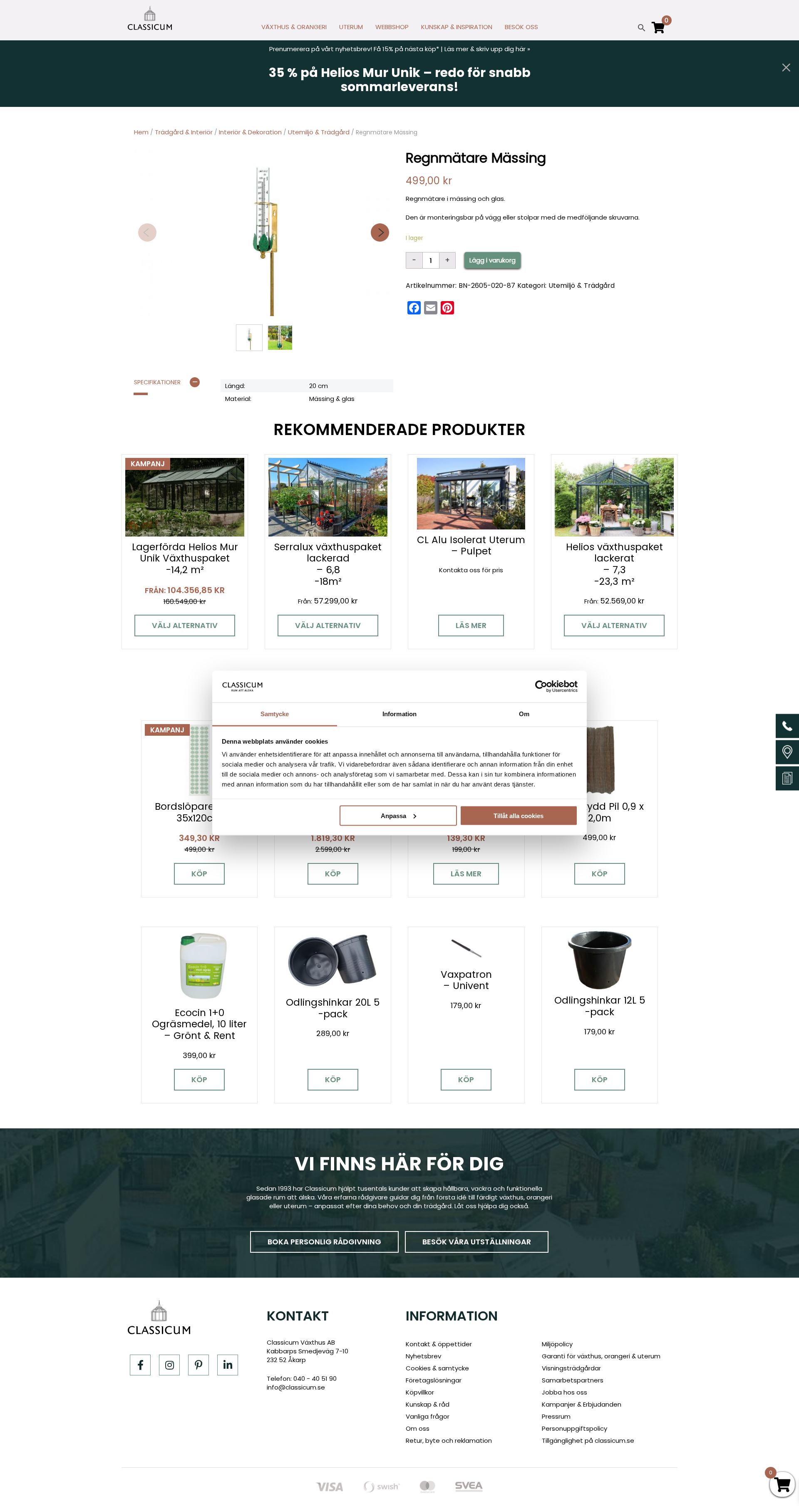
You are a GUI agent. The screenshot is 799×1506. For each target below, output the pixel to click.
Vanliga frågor (427, 1416)
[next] (380, 232)
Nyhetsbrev (423, 1356)
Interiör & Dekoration (250, 132)
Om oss (417, 1428)
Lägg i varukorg (492, 260)
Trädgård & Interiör (184, 132)
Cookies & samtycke (437, 1368)
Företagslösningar (434, 1380)
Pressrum (556, 1416)
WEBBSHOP (392, 26)
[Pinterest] (198, 1365)
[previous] (147, 232)
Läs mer (471, 625)
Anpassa (393, 815)
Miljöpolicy (557, 1344)
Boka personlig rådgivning (324, 1241)
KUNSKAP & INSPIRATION (456, 26)
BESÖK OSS (521, 26)
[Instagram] (169, 1365)
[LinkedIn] (227, 1365)
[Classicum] (150, 18)
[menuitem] (294, 29)
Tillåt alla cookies (518, 815)
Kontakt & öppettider (439, 1344)
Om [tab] (524, 713)
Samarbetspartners (572, 1380)
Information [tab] (399, 713)
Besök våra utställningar (476, 1241)
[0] (658, 31)
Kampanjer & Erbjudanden (581, 1404)
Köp (199, 873)
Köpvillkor (420, 1392)
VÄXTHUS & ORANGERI (294, 26)
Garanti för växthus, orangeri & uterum (601, 1356)
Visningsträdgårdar (571, 1368)
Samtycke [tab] (275, 713)
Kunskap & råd (427, 1404)
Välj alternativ (185, 625)
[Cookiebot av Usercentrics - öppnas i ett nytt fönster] (541, 686)
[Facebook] (140, 1365)
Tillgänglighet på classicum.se (588, 1440)
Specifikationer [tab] (157, 382)
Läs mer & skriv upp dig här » (487, 49)
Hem (141, 132)
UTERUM (351, 26)
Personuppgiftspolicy (574, 1428)
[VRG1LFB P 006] (263, 232)
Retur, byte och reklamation (449, 1440)
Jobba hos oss (564, 1392)
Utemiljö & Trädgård (319, 132)
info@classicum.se (296, 1387)
